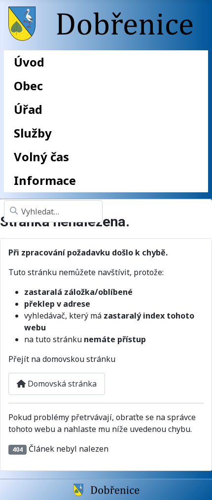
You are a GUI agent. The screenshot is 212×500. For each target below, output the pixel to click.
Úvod (29, 62)
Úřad (28, 109)
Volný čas (41, 156)
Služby (33, 133)
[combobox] (53, 211)
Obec (28, 85)
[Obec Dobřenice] (106, 489)
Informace (45, 180)
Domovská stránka (61, 383)
